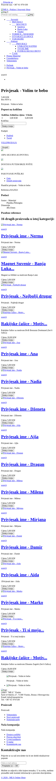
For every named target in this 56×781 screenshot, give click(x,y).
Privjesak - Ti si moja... (22, 630)
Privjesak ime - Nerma (22, 235)
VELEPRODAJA (9, 142)
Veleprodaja (12, 715)
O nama (10, 742)
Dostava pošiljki (13, 734)
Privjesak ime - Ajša (19, 436)
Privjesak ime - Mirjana (23, 519)
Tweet (9, 138)
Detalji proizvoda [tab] (14, 181)
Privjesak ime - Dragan (22, 464)
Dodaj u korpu (7, 126)
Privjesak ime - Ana (19, 353)
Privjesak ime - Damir (21, 547)
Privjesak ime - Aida (20, 574)
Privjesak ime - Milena (22, 491)
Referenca (5, 190)
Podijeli (10, 135)
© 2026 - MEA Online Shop (13, 777)
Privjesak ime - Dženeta (23, 409)
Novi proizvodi (13, 717)
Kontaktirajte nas (14, 744)
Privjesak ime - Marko (22, 602)
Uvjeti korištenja (14, 739)
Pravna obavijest (14, 737)
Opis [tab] (9, 178)
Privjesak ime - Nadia (21, 381)
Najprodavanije (13, 719)
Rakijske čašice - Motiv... (24, 323)
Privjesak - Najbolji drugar (26, 296)
